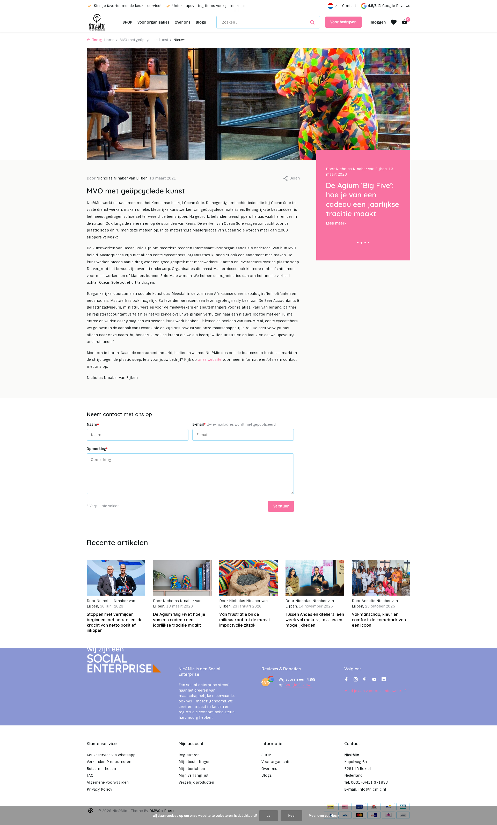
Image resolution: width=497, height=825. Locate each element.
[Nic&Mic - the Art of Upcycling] (102, 22)
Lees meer (335, 223)
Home (109, 40)
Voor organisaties (153, 22)
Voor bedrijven (343, 22)
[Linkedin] (384, 680)
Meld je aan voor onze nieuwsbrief (375, 690)
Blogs (201, 22)
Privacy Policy (99, 789)
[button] (358, 242)
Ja (268, 816)
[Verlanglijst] (394, 22)
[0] (403, 22)
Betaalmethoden (101, 768)
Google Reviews (396, 5)
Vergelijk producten (196, 782)
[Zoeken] (312, 22)
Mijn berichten (192, 768)
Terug (96, 40)
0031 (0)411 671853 (369, 782)
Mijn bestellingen (194, 761)
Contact (349, 5)
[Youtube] (374, 680)
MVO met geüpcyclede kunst (144, 40)
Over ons (183, 22)
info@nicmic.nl (372, 789)
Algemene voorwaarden (108, 782)
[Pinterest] (365, 680)
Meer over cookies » (324, 816)
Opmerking (97, 448)
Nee (291, 816)
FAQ (90, 775)
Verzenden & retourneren (109, 761)
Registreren (189, 755)
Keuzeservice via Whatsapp (111, 755)
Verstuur (281, 506)
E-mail (234, 424)
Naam (93, 424)
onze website (209, 359)
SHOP (127, 22)
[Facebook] (346, 680)
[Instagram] (356, 680)
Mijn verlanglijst (193, 775)
